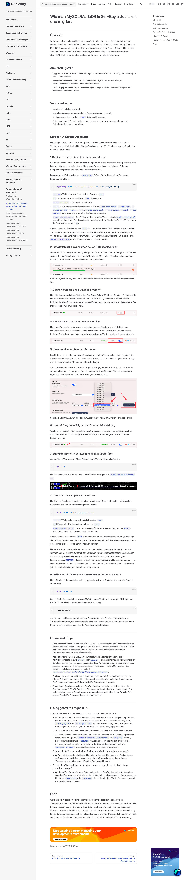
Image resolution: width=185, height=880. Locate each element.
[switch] (151, 4)
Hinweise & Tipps (160, 36)
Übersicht (157, 20)
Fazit (155, 44)
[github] (159, 4)
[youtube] (173, 4)
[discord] (177, 4)
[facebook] (168, 4)
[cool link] (182, 4)
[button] (19, 20)
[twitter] (164, 4)
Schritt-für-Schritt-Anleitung (164, 32)
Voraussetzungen (160, 28)
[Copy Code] (132, 186)
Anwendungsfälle (160, 24)
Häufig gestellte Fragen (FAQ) (165, 40)
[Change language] (142, 4)
